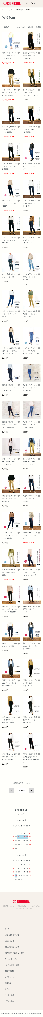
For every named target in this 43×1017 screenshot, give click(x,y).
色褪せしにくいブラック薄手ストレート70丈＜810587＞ (30, 683)
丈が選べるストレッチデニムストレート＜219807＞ (9, 388)
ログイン (8, 989)
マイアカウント (10, 977)
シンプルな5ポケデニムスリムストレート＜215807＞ (9, 129)
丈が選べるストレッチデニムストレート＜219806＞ (30, 388)
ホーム (4, 10)
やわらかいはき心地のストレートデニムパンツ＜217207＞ (9, 351)
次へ (31, 790)
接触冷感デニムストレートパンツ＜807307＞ (30, 535)
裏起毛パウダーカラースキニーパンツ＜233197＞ (9, 498)
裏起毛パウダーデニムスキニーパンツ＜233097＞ (30, 498)
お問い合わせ (9, 1001)
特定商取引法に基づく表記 (14, 953)
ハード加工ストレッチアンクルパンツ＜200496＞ (30, 277)
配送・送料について (12, 935)
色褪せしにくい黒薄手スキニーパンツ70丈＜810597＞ (30, 720)
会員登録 (8, 983)
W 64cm (28, 10)
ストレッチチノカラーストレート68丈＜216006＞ (9, 461)
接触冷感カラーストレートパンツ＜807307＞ (9, 572)
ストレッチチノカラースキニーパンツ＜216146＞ (9, 166)
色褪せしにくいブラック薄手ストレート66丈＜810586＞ (9, 720)
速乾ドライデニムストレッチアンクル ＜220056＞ (9, 55)
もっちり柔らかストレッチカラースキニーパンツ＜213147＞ (30, 92)
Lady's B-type (19, 10)
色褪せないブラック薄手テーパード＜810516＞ (30, 609)
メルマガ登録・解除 (12, 965)
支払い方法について (12, 947)
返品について (9, 941)
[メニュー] (39, 3)
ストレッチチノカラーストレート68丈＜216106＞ (30, 129)
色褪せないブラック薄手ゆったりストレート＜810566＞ (30, 55)
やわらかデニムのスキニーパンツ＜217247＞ (9, 314)
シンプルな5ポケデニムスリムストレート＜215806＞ (30, 203)
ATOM (11, 971)
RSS (6, 971)
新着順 (38, 27)
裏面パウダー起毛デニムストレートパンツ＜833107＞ (9, 683)
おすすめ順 (21, 27)
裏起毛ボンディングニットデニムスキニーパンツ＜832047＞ (30, 572)
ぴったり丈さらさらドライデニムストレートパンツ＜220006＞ (31, 351)
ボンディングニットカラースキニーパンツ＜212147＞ (30, 461)
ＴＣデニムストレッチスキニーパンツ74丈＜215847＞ (30, 240)
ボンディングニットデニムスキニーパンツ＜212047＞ (9, 535)
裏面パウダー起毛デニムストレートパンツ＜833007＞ (30, 646)
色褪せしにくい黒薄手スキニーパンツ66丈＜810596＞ (9, 757)
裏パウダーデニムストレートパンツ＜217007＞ (9, 203)
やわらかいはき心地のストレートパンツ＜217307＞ (30, 314)
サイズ (10, 10)
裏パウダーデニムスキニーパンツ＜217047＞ (30, 166)
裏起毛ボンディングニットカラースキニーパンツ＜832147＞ (9, 609)
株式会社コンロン (22, 1013)
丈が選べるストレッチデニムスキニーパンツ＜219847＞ (30, 424)
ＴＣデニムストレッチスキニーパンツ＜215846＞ (9, 240)
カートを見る (9, 995)
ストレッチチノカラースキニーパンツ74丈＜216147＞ (9, 92)
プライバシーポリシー (13, 959)
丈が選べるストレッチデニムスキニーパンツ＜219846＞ (9, 424)
